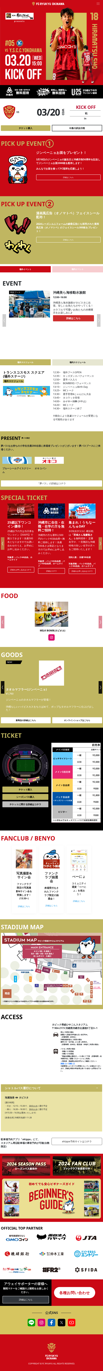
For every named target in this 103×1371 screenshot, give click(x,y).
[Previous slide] (4, 320)
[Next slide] (98, 320)
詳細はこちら (73, 318)
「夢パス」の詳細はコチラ (51, 483)
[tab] (25, 269)
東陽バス (64, 1063)
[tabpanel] (51, 314)
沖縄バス (71, 1063)
